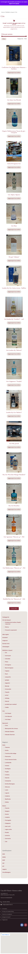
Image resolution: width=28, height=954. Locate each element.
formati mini (5, 643)
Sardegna (8, 768)
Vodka (7, 707)
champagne (5, 646)
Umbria (7, 774)
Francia (7, 808)
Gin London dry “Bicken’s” (14, 350)
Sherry (7, 627)
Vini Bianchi (8, 716)
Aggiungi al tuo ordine (14, 167)
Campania (8, 780)
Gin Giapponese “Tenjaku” (14, 381)
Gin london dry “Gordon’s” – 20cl (14, 319)
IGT (3, 866)
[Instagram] (25, 925)
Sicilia (6, 750)
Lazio (6, 790)
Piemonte (8, 756)
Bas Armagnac (9, 667)
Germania (8, 838)
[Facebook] (22, 925)
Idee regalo (5, 634)
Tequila (7, 692)
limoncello (8, 689)
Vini (3, 711)
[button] (14, 608)
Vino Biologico (6, 872)
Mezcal (7, 701)
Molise (7, 802)
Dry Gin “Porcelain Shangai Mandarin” (14, 474)
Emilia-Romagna (10, 784)
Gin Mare (14, 226)
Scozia (7, 814)
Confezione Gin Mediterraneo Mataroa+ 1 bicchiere (14, 68)
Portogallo (8, 820)
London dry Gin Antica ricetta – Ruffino (14, 288)
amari (6, 695)
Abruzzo (7, 787)
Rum (6, 674)
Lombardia (8, 762)
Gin (6, 652)
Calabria (7, 796)
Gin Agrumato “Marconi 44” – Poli (14, 537)
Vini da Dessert (6, 620)
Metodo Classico (9, 731)
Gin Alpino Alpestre (14, 195)
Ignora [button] (17, 3)
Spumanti (5, 723)
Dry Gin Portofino (14, 506)
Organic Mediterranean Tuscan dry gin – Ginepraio (14, 131)
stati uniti (8, 826)
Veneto (7, 765)
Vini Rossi (8, 719)
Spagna (7, 811)
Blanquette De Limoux (11, 728)
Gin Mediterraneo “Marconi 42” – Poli (14, 568)
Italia (3, 745)
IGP (3, 863)
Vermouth (8, 655)
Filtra (3, 39)
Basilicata (8, 799)
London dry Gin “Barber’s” (14, 412)
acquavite (8, 677)
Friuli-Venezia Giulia (10, 759)
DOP (3, 860)
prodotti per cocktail (11, 704)
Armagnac (8, 664)
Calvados (7, 658)
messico (7, 817)
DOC (3, 854)
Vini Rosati (8, 713)
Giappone (8, 823)
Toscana (7, 747)
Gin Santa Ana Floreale (14, 100)
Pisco (6, 661)
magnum (5, 640)
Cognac (7, 671)
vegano (4, 869)
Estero (4, 805)
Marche (7, 777)
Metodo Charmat (10, 734)
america (7, 835)
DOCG (4, 857)
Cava (6, 725)
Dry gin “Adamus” (14, 257)
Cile (6, 841)
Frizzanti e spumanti (11, 630)
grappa (7, 680)
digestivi (7, 683)
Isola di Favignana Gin (14, 163)
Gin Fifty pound (14, 443)
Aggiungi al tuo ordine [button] (14, 72)
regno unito (8, 829)
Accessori (5, 637)
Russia (7, 832)
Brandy (7, 686)
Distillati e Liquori (10, 12)
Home (3, 12)
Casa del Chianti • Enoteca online (11, 891)
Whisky (7, 698)
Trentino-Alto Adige (10, 753)
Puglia (7, 771)
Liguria (7, 793)
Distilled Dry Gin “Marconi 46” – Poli (14, 599)
